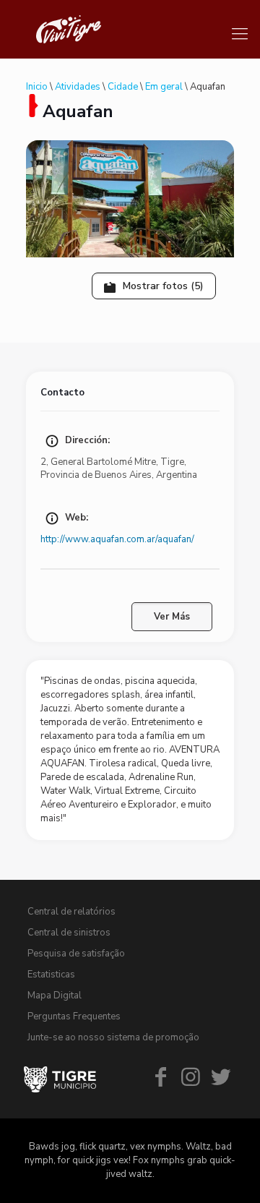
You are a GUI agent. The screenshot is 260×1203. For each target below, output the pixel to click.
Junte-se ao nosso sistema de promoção (113, 1037)
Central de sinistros (68, 932)
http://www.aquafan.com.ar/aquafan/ (117, 539)
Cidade (123, 86)
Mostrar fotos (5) (162, 286)
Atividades (77, 86)
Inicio (37, 86)
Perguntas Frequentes (74, 1016)
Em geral (164, 86)
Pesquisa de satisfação (76, 953)
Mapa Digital (54, 995)
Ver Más (172, 616)
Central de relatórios (71, 911)
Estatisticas (51, 974)
